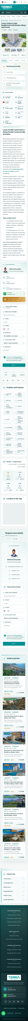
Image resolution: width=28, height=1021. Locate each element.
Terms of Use (18, 357)
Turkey (4, 29)
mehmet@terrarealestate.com (15, 566)
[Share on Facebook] (7, 380)
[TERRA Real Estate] (6, 7)
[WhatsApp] (25, 7)
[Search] (21, 12)
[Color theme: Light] (21, 2)
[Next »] (24, 40)
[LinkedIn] (14, 1001)
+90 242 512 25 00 (15, 574)
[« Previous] (3, 40)
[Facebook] (5, 1001)
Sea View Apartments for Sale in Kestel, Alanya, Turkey (13, 814)
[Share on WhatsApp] (23, 380)
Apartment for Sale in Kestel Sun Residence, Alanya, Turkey (13, 751)
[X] (10, 1001)
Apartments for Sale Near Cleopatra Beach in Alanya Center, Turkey (11, 683)
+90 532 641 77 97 (15, 570)
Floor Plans (15, 55)
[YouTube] (18, 1001)
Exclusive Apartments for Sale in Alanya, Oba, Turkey (13, 717)
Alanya (10, 29)
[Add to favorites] (25, 2)
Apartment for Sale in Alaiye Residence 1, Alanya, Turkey (12, 848)
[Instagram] (22, 1001)
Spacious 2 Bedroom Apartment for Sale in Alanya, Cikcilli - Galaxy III (13, 783)
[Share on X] (12, 380)
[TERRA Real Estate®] (14, 977)
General (5, 55)
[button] (3, 44)
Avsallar (16, 29)
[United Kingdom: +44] (4, 329)
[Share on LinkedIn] (18, 380)
